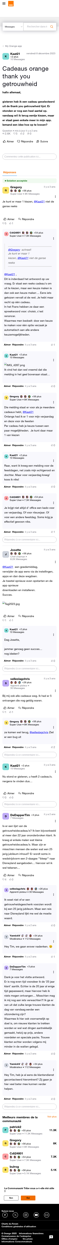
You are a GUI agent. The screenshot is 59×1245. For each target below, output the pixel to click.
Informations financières (31, 1233)
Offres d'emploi (9, 1238)
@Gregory (14, 249)
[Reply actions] (53, 238)
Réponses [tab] (9, 172)
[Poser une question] (51, 1237)
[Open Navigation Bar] (4, 3)
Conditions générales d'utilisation (19, 1226)
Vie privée (28, 1238)
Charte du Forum (10, 1223)
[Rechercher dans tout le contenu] (52, 27)
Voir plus (52, 1116)
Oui (28, 1198)
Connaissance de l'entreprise (16, 1236)
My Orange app (13, 45)
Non (11, 1198)
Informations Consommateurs (17, 1241)
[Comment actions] (55, 196)
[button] (7, 344)
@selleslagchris (39, 732)
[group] (6, 133)
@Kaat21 (39, 201)
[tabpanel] (29, 644)
